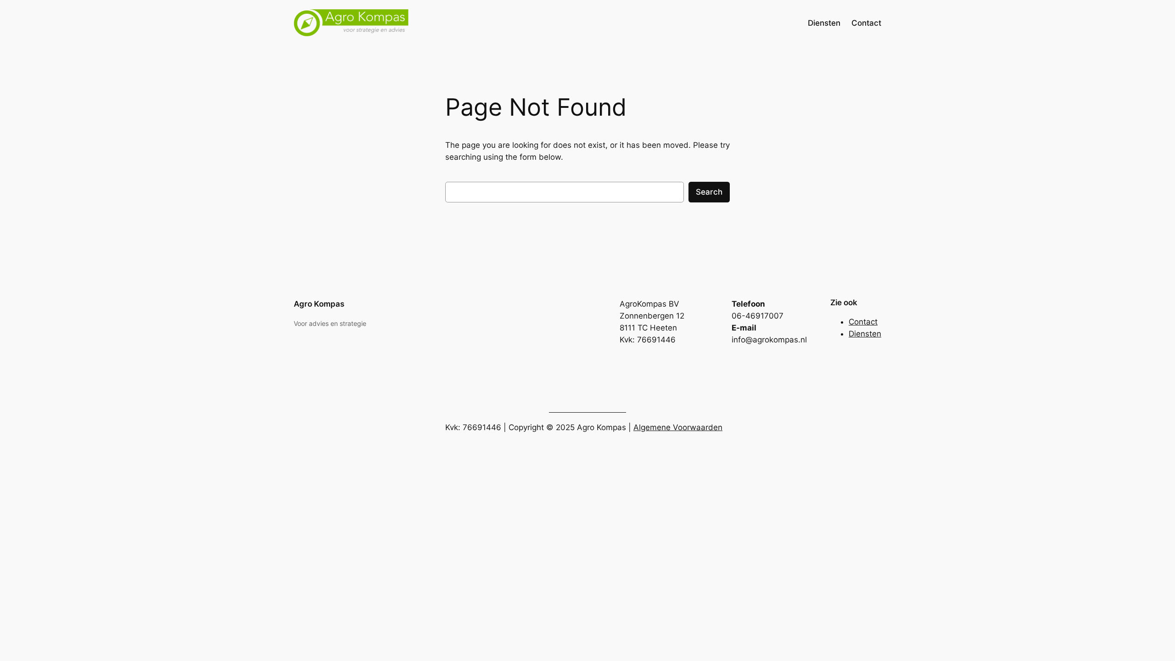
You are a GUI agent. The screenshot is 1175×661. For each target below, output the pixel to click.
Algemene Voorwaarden (677, 427)
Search (709, 191)
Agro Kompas (319, 303)
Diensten (865, 333)
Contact (863, 321)
